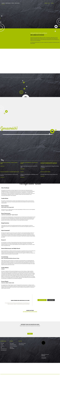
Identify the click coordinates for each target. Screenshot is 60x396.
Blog (2, 387)
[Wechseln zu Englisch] (30, 393)
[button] (42, 300)
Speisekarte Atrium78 (5, 385)
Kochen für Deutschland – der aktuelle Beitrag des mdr (9, 171)
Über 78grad (2, 343)
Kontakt (2, 344)
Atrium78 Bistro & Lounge (22, 343)
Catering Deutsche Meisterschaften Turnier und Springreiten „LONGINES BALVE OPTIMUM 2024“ (48, 163)
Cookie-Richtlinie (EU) (3, 350)
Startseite (3, 373)
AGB (1, 347)
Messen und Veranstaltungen (12, 348)
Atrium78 (22, 171)
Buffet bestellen (12, 343)
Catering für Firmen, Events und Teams (9, 377)
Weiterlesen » (2, 166)
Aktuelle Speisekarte (21, 344)
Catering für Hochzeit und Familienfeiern (9, 379)
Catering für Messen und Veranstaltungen (10, 381)
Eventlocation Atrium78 (6, 383)
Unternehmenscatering (13, 344)
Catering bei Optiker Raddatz (45, 171)
